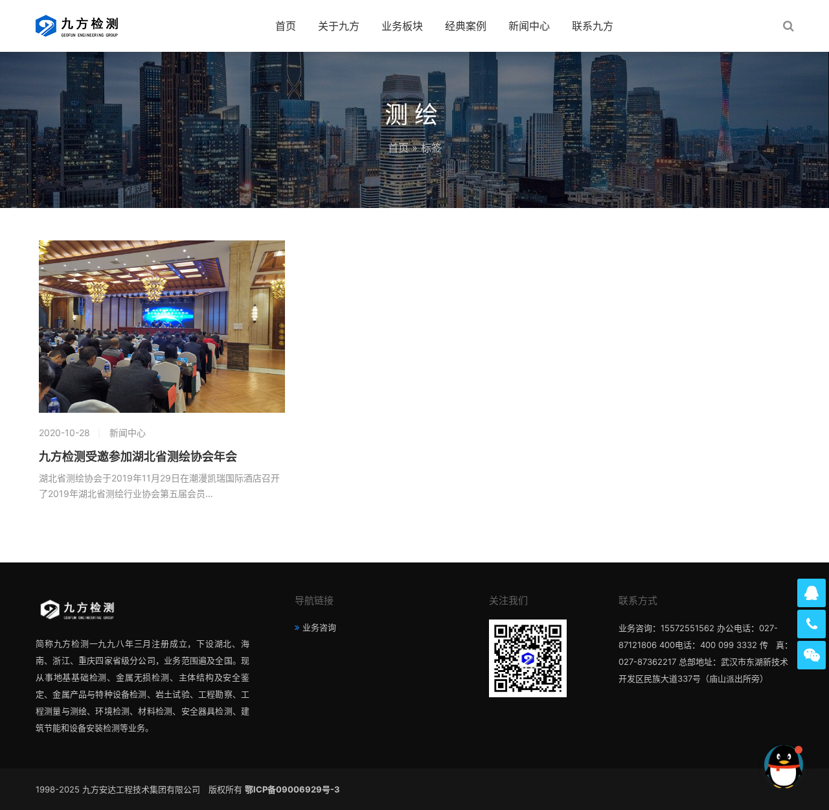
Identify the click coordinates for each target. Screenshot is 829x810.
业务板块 (402, 25)
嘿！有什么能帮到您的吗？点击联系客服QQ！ (671, 764)
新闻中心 (529, 25)
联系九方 (592, 25)
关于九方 (338, 25)
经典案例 (465, 25)
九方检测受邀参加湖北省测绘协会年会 (138, 456)
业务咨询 (319, 627)
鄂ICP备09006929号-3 (292, 789)
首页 (285, 25)
